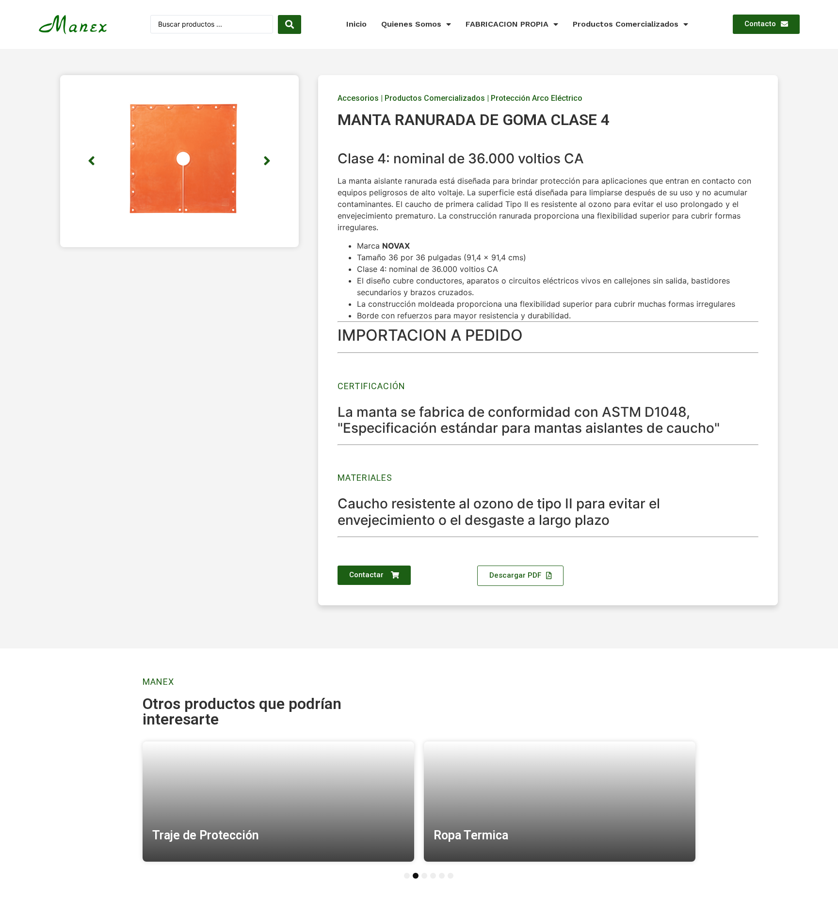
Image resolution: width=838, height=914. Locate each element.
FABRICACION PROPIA (507, 24)
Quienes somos (411, 24)
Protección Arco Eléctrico (536, 98)
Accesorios (358, 98)
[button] (766, 24)
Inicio (356, 24)
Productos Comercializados (625, 24)
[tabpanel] (278, 802)
